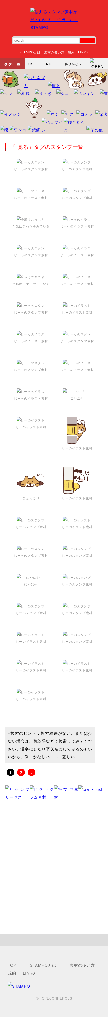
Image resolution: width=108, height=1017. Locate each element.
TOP (12, 965)
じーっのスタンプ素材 (31, 169)
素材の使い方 (54, 52)
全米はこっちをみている (31, 226)
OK (30, 64)
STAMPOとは (30, 52)
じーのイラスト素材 (77, 312)
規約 (71, 52)
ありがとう (73, 64)
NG (48, 64)
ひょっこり (31, 498)
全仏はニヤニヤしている (31, 283)
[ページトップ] (54, 940)
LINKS (83, 52)
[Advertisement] (54, 867)
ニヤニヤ (77, 398)
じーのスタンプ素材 (77, 169)
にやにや (31, 584)
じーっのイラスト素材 (31, 197)
